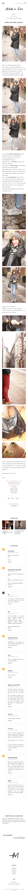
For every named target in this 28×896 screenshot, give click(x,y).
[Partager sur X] (14, 506)
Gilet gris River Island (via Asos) (14, 481)
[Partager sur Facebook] (12, 506)
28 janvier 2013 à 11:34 (13, 596)
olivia (9, 655)
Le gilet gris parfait (19, 838)
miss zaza (10, 714)
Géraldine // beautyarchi (14, 685)
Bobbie (9, 781)
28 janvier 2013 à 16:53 (13, 656)
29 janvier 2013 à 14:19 (13, 759)
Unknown (10, 670)
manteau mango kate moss (15, 18)
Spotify (14, 873)
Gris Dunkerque (7, 835)
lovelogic (14, 890)
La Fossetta (15, 465)
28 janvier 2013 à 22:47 (13, 715)
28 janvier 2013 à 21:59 (13, 686)
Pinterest (14, 872)
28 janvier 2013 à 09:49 (13, 571)
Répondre (10, 562)
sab (9, 594)
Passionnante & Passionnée (14, 570)
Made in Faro (7, 889)
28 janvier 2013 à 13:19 (13, 639)
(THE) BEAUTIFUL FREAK (13, 638)
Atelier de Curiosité (12, 757)
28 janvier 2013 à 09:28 (13, 552)
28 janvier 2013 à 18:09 (13, 672)
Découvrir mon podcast (14, 884)
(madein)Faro (16, 504)
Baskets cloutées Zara (14, 485)
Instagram (14, 870)
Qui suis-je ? (14, 882)
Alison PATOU (11, 551)
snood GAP (14, 183)
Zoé (8, 611)
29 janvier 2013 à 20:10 (13, 782)
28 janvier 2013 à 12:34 (13, 613)
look (8, 18)
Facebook (14, 868)
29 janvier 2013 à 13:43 (13, 729)
